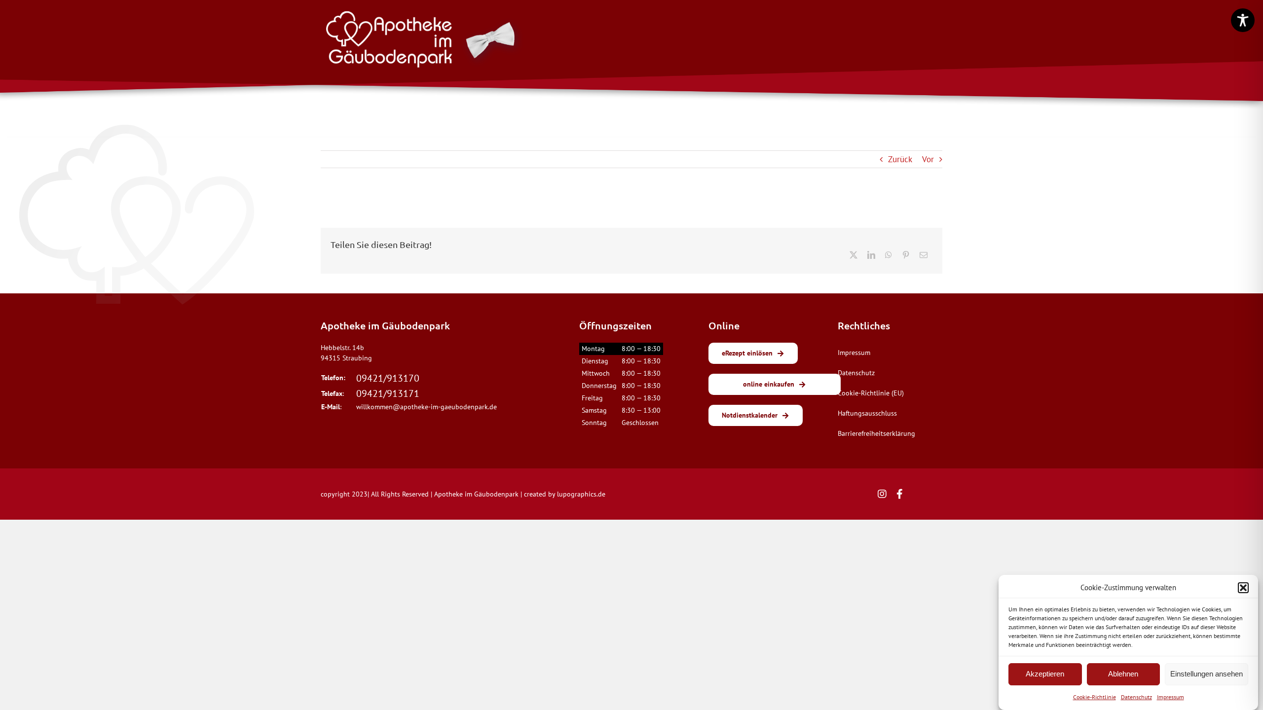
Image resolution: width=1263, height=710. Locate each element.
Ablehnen (1123, 674)
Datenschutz (1136, 697)
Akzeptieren (1045, 674)
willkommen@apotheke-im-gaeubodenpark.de (426, 406)
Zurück (900, 159)
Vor (928, 159)
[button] (1243, 588)
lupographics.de (581, 494)
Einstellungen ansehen (1206, 674)
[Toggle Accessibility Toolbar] (1243, 20)
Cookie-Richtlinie (1094, 697)
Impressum (1170, 697)
